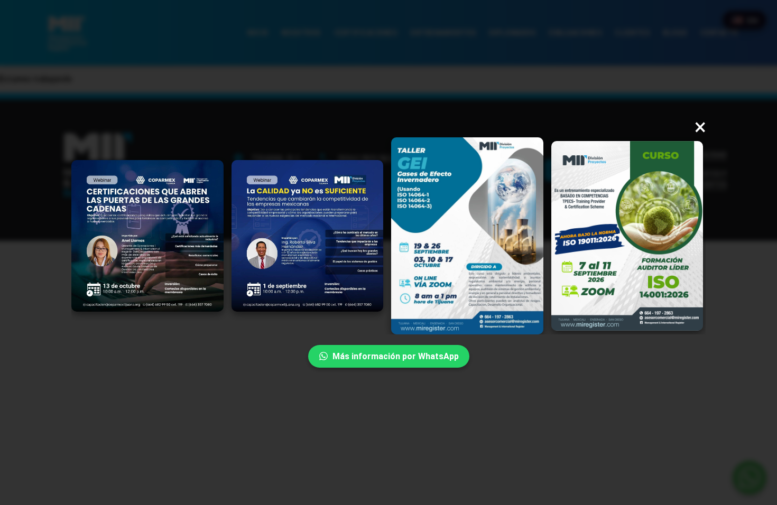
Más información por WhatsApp (395, 356)
